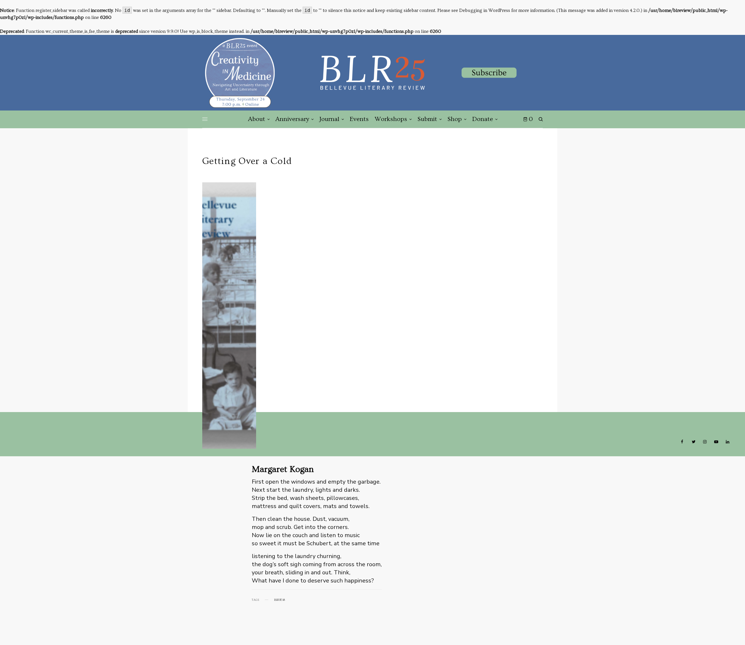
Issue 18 (279, 599)
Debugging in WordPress (484, 10)
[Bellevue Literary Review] (372, 72)
